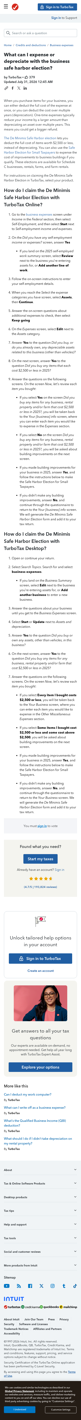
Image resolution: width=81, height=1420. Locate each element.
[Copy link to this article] (6, 88)
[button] (40, 1171)
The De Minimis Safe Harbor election (30, 138)
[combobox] (40, 33)
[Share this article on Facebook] (12, 88)
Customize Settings (60, 1409)
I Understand (19, 1409)
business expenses (39, 214)
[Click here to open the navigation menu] (6, 6)
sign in (42, 826)
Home (8, 45)
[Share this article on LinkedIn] (25, 88)
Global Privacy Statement (19, 1391)
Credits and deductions (31, 45)
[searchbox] (40, 33)
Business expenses (61, 45)
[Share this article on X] (19, 88)
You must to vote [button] (41, 826)
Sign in (56, 18)
